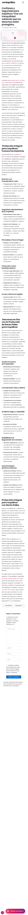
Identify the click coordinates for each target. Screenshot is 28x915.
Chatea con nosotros (16, 911)
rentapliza (8, 2)
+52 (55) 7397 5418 (8, 589)
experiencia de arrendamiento (11, 339)
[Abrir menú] (23, 2)
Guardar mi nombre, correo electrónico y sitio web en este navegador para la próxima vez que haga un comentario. (13, 669)
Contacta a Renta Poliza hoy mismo (12, 578)
